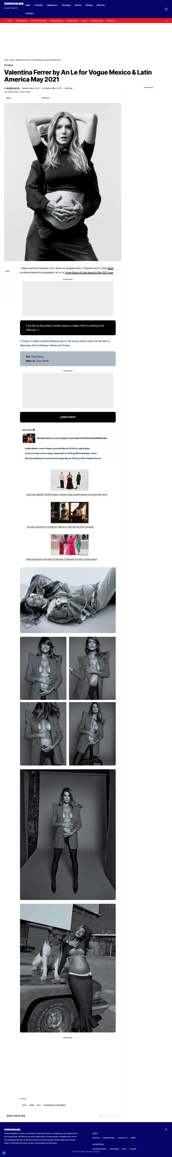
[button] (161, 9)
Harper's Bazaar (56, 21)
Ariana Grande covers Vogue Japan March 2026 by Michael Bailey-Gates (61, 453)
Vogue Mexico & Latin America (54, 1105)
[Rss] (166, 21)
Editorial (8, 65)
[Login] (156, 9)
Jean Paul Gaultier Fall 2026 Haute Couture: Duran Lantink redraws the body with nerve (66, 494)
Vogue (9, 21)
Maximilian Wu (13, 88)
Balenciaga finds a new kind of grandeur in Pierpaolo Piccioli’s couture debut (61, 559)
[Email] (25, 97)
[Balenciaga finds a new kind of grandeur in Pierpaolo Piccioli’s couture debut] (70, 545)
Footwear (110, 21)
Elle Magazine (21, 21)
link (106, 325)
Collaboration (72, 21)
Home (6, 60)
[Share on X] (14, 97)
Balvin (110, 268)
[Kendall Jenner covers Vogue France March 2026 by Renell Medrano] (29, 438)
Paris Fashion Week (38, 21)
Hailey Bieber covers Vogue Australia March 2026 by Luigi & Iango (57, 448)
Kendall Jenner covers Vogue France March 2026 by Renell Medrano (72, 438)
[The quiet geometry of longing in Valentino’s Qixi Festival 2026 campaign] (70, 512)
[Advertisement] (86, 35)
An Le (39, 1105)
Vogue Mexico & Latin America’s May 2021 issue (89, 272)
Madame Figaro (97, 21)
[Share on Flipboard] (20, 97)
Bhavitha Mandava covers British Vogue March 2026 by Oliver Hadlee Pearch (63, 458)
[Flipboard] (164, 21)
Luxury (84, 21)
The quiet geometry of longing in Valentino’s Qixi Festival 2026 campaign (60, 527)
